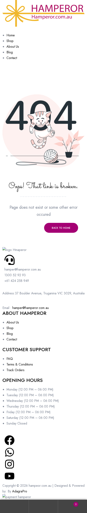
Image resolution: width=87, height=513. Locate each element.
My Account (14, 506)
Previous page (26, 228)
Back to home (61, 228)
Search (43, 506)
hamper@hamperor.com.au (30, 307)
